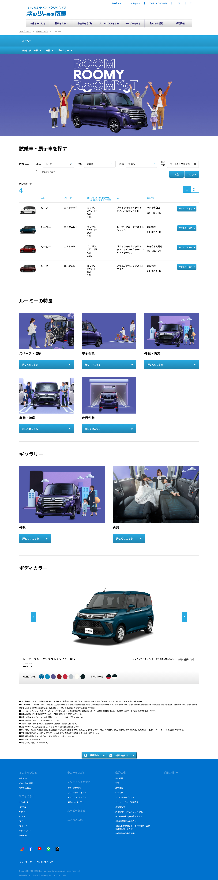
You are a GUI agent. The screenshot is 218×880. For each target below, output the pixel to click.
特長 (48, 50)
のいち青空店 (25, 787)
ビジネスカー (25, 830)
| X (188, 3)
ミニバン (23, 806)
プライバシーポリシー (125, 797)
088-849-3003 (154, 251)
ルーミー (26, 40)
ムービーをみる (76, 810)
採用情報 (169, 772)
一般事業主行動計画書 (125, 833)
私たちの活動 (75, 820)
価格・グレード (30, 50)
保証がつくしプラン (76, 802)
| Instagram (133, 3)
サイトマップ (25, 862)
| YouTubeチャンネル (155, 3)
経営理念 (119, 787)
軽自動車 (23, 835)
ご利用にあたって (44, 862)
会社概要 (119, 778)
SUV (21, 821)
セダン (22, 811)
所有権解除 (120, 807)
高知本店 (23, 778)
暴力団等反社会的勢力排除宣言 (128, 816)
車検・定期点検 (74, 787)
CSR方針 (119, 792)
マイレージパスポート (76, 792)
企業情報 (120, 772)
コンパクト (24, 802)
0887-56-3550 (154, 212)
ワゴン (22, 816)
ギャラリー (63, 50)
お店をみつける (28, 772)
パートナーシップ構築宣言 (126, 802)
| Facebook (114, 3)
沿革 (117, 783)
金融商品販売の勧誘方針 (125, 821)
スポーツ (23, 826)
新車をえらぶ (26, 796)
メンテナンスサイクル (76, 797)
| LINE (175, 3)
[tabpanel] (109, 95)
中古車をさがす (76, 772)
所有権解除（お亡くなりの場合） (129, 811)
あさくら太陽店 (26, 783)
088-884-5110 (154, 232)
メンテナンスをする (78, 782)
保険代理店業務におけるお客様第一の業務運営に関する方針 (132, 827)
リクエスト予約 (185, 208)
